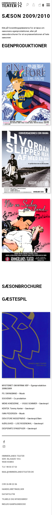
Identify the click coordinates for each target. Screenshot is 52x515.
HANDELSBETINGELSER (13, 489)
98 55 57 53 (11, 467)
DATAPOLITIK (8, 494)
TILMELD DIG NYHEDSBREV (14, 499)
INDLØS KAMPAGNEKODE (14, 504)
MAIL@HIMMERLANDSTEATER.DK (18, 472)
